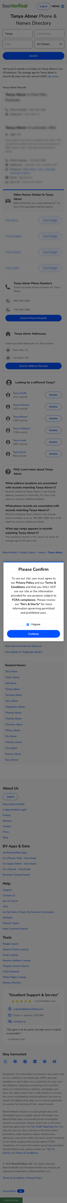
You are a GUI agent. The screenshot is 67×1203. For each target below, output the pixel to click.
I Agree (35, 624)
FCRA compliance (24, 600)
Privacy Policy (25, 583)
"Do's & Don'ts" (30, 604)
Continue (33, 634)
